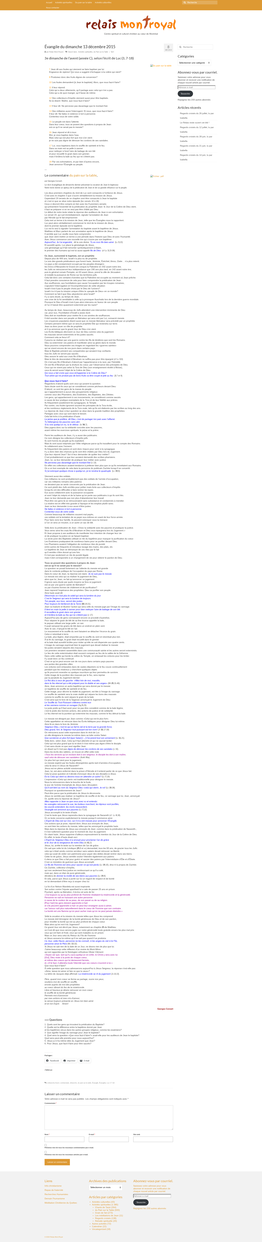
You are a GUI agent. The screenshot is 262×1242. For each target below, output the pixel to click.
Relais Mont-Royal (56, 52)
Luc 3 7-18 (110, 1083)
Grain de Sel (101, 1213)
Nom (47, 1134)
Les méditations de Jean (107, 1215)
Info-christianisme (53, 1186)
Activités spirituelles (85, 52)
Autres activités (99, 1223)
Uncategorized (99, 1229)
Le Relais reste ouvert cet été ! (194, 122)
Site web (136, 1134)
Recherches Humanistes (56, 1194)
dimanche (73, 1083)
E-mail (92, 1134)
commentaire (64, 1083)
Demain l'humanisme (55, 1198)
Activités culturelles (101, 1202)
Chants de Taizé (103, 1207)
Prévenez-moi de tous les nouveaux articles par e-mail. (66, 1154)
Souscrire (185, 93)
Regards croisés (103, 1218)
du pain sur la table (83, 175)
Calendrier (97, 1226)
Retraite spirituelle (103, 1221)
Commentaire (50, 1103)
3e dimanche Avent (52, 1083)
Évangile (95, 1083)
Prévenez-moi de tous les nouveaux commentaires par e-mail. (69, 1148)
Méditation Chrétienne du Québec (61, 1203)
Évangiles (102, 1083)
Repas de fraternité (54, 1190)
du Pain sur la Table (101, 52)
